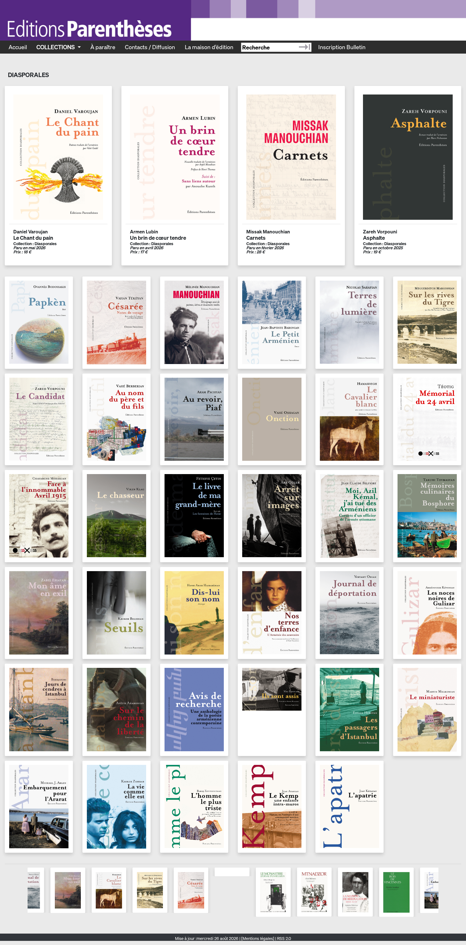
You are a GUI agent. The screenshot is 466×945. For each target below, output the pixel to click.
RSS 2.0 (283, 938)
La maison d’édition (209, 47)
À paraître (102, 47)
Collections (56, 47)
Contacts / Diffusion (150, 47)
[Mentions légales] (257, 938)
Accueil (18, 47)
